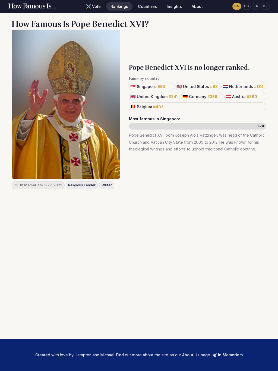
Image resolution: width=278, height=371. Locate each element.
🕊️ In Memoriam (227, 355)
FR (256, 6)
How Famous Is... (32, 6)
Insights (174, 6)
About (197, 6)
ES (246, 6)
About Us (191, 355)
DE (265, 6)
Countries (147, 6)
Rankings (119, 6)
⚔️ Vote (93, 6)
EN (236, 6)
